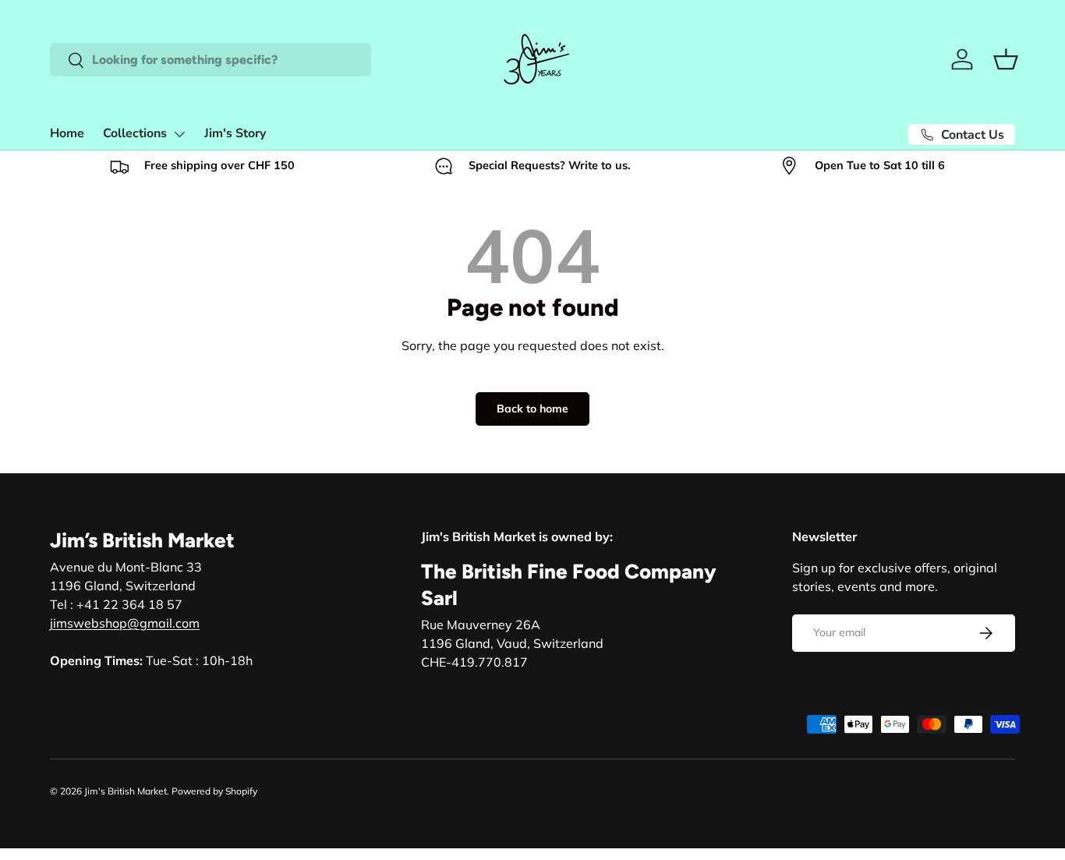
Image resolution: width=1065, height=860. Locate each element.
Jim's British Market (125, 791)
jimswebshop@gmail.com (125, 623)
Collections (135, 133)
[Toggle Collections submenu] (179, 134)
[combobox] (210, 59)
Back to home (532, 409)
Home (67, 133)
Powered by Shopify (214, 791)
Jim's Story (235, 133)
